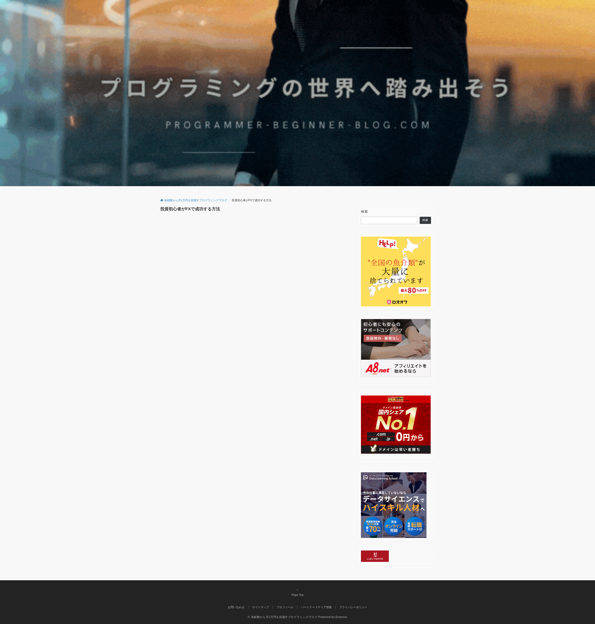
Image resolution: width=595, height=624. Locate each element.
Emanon (341, 616)
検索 (364, 211)
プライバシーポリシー (353, 607)
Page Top (297, 594)
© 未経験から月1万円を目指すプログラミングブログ (282, 616)
